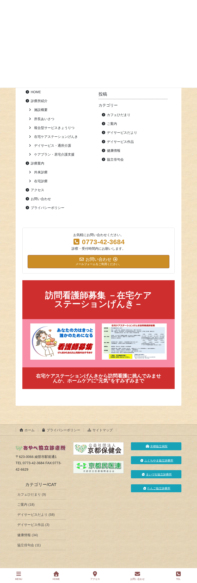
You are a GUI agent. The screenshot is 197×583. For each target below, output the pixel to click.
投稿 (102, 94)
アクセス (37, 190)
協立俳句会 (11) (29, 545)
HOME (36, 92)
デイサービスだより (122, 132)
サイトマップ (102, 430)
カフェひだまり (118, 115)
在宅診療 (41, 181)
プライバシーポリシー (47, 208)
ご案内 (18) (26, 504)
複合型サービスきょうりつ (54, 128)
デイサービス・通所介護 (52, 145)
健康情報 (113, 150)
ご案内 (112, 124)
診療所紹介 (39, 101)
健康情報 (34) (27, 535)
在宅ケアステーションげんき (56, 137)
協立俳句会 (115, 159)
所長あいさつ (44, 119)
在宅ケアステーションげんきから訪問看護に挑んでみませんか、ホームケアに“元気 (98, 378)
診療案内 (37, 163)
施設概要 (41, 110)
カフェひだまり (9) (31, 494)
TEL (178, 579)
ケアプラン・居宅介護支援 (54, 154)
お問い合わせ (41, 199)
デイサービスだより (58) (36, 514)
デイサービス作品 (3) (33, 525)
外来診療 (41, 172)
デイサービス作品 (120, 142)
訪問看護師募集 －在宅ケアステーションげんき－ (98, 299)
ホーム (29, 430)
